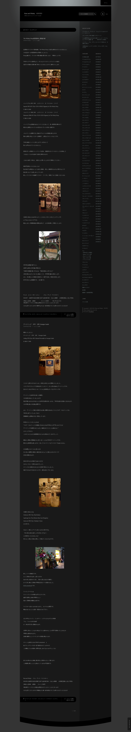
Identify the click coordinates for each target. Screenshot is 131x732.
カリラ (33, 314)
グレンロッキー (86, 153)
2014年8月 (98, 117)
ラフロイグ (49, 698)
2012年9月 (98, 175)
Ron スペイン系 (87, 256)
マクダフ (84, 230)
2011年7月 (98, 211)
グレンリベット (86, 148)
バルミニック (39, 314)
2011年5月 (98, 216)
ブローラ (84, 210)
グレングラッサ (86, 127)
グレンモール (85, 145)
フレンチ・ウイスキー (87, 196)
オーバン (84, 84)
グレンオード (85, 115)
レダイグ (84, 269)
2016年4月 (98, 67)
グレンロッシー (42, 698)
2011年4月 (98, 219)
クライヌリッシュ (86, 100)
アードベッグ (28, 698)
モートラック (85, 243)
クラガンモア (85, 102)
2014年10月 (98, 112)
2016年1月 (98, 74)
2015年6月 (98, 92)
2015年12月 (98, 77)
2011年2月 (98, 224)
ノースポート (85, 183)
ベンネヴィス (85, 215)
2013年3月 (98, 160)
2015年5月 (98, 94)
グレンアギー (85, 107)
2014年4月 (98, 127)
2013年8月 (98, 148)
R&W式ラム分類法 (87, 252)
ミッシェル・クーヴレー (88, 235)
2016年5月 (98, 64)
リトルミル (85, 264)
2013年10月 (98, 142)
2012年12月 (98, 168)
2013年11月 (98, 140)
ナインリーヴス (87, 259)
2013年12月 (98, 137)
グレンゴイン (85, 132)
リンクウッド (46, 314)
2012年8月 (98, 178)
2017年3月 (98, 56)
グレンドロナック (86, 137)
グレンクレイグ (86, 125)
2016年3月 (98, 69)
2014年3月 (98, 130)
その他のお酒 (85, 56)
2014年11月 (98, 110)
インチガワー (85, 72)
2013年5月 (98, 155)
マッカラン (85, 233)
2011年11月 (98, 201)
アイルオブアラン (86, 59)
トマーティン (85, 181)
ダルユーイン (85, 173)
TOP (75, 710)
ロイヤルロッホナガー (87, 277)
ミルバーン (85, 238)
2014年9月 (98, 115)
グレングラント (86, 130)
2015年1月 (98, 105)
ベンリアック (85, 217)
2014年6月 (98, 122)
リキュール (85, 262)
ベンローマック (86, 222)
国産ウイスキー (86, 287)
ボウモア (84, 225)
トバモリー (85, 178)
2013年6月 (98, 153)
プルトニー (85, 212)
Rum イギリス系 (87, 257)
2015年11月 (98, 79)
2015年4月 (98, 97)
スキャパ (84, 158)
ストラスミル (85, 163)
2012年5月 (98, 186)
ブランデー (85, 201)
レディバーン (85, 272)
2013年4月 (98, 158)
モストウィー (85, 240)
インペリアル (28, 314)
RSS (107, 14)
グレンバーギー (86, 140)
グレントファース (86, 135)
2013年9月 (98, 145)
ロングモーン (53, 314)
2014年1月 (98, 135)
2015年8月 (98, 87)
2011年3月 (98, 221)
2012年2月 (98, 193)
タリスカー (85, 170)
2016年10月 (98, 59)
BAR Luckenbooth (27, 585)
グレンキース (85, 120)
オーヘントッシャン (87, 87)
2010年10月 (98, 234)
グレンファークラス (87, 142)
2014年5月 (98, 125)
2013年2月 (98, 163)
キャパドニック (86, 94)
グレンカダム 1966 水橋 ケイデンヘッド (91, 35)
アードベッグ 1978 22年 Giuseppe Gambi (36, 324)
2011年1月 (98, 226)
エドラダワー (85, 79)
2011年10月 (98, 203)
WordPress (91, 311)
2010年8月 (98, 239)
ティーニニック (86, 175)
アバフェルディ (86, 64)
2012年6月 (98, 183)
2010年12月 (98, 229)
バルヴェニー (85, 191)
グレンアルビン (86, 112)
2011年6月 (98, 213)
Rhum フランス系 (87, 254)
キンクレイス (85, 97)
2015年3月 (98, 100)
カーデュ (84, 92)
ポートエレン (85, 228)
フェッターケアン (86, 193)
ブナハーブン (85, 198)
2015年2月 (98, 102)
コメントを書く (36, 40)
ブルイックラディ (86, 203)
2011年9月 (98, 206)
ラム (83, 250)
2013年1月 (98, 165)
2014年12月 (98, 107)
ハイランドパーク (86, 186)
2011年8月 (98, 208)
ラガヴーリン (85, 245)
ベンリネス (85, 220)
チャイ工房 (85, 301)
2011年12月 (98, 198)
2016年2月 (98, 72)
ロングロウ (85, 285)
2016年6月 (98, 61)
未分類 (83, 290)
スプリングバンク (86, 165)
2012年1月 (98, 196)
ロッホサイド (85, 279)
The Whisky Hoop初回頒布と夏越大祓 (34, 38)
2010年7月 (98, 241)
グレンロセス (85, 150)
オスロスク (85, 82)
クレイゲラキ (85, 105)
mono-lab (95, 310)
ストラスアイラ (86, 160)
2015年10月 (98, 82)
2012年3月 (98, 191)
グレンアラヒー (86, 110)
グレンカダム (85, 117)
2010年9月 (98, 236)
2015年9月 (98, 84)
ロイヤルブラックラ (87, 274)
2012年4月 (98, 188)
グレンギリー (85, 122)
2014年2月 (98, 132)
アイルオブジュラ (86, 61)
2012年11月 (98, 170)
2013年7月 (98, 150)
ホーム (105, 2)
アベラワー (85, 67)
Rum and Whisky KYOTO (33, 13)
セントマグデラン (86, 168)
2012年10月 (98, 173)
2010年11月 (98, 231)
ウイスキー (34, 698)
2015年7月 (98, 89)
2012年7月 (98, 181)
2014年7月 (98, 120)
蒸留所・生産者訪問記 (87, 292)
